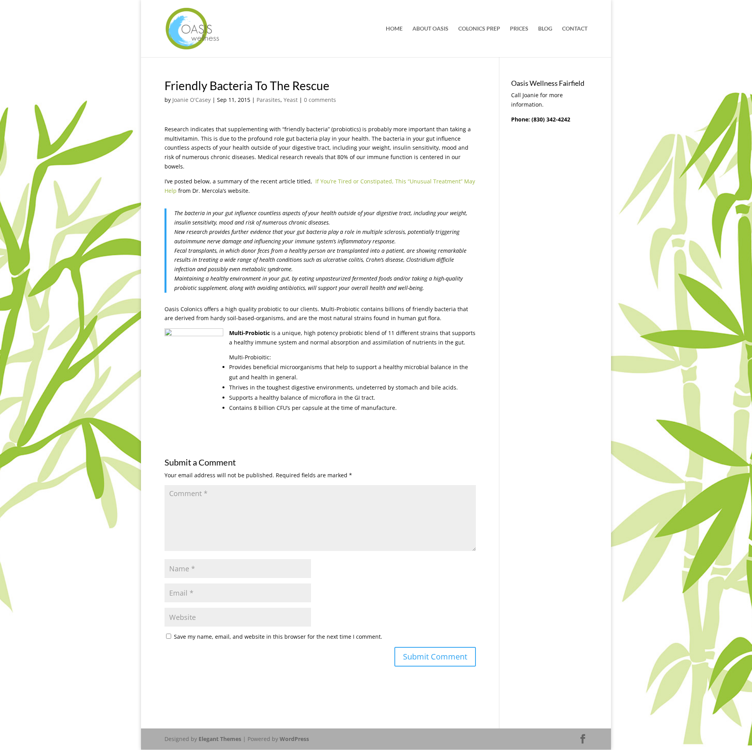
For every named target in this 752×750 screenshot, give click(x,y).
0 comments (320, 99)
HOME (394, 29)
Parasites (268, 99)
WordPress (294, 739)
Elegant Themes (220, 739)
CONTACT (575, 29)
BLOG (545, 29)
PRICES (519, 29)
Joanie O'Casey (191, 99)
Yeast (291, 99)
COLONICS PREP (479, 29)
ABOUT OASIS (430, 29)
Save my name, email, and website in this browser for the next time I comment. (278, 636)
